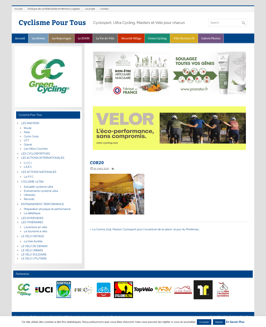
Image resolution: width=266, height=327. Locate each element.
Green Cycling (157, 38)
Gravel (28, 144)
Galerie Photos (210, 38)
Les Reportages (61, 38)
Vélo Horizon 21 (184, 38)
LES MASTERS (30, 123)
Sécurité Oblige (131, 38)
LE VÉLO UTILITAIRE (34, 258)
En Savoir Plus (235, 322)
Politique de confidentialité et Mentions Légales (54, 8)
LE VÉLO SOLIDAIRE (34, 254)
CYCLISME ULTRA (32, 181)
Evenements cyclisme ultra (41, 191)
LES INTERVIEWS (32, 218)
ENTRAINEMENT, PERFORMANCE (42, 204)
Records (29, 199)
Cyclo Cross (31, 136)
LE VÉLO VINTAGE (32, 236)
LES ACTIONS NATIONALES (38, 172)
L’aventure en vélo (35, 227)
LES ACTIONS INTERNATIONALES (42, 157)
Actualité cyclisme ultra (38, 186)
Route (27, 128)
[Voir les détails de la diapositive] (23, 289)
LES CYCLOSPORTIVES (35, 153)
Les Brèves (38, 38)
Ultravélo (29, 195)
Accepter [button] (204, 322)
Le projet (90, 8)
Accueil (18, 8)
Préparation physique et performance (47, 209)
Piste (27, 132)
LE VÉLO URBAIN (32, 250)
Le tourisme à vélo (35, 231)
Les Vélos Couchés (36, 148)
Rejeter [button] (219, 322)
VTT (26, 140)
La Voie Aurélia (33, 241)
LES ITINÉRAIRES (32, 222)
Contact (104, 8)
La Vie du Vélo (105, 38)
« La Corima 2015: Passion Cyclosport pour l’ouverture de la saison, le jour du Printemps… (145, 229)
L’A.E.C (28, 166)
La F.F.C (28, 176)
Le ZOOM (83, 38)
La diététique (32, 213)
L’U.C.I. (28, 162)
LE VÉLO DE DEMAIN (34, 246)
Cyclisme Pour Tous (52, 22)
